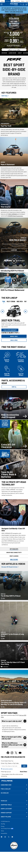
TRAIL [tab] (3, 301)
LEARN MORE (14, 250)
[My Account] (23, 4)
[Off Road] (14, 4)
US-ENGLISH (5, 793)
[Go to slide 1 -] (14, 49)
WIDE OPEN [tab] (20, 301)
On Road (18, 1)
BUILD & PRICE (14, 340)
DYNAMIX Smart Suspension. (15, 216)
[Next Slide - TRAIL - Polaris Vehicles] (25, 311)
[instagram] (12, 753)
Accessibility (4, 833)
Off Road (8, 1)
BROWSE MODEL (14, 336)
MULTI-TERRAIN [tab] (11, 301)
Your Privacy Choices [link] (6, 828)
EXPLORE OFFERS (14, 48)
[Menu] (1, 4)
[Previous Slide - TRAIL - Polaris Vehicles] (2, 311)
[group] (14, 312)
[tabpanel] (14, 323)
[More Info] (19, 333)
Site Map (3, 823)
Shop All (14, 387)
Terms (2, 830)
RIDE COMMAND (12, 214)
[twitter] (16, 753)
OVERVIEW (4, 53)
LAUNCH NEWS (12, 53)
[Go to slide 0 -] (5, 49)
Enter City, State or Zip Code (10, 763)
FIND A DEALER (5, 789)
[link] (14, 801)
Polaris (2, 1)
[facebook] (8, 753)
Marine (22, 1)
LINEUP (20, 53)
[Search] (21, 4)
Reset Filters (23, 771)
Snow (12, 1)
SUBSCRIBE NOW (6, 785)
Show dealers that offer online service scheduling (12, 775)
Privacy (2, 826)
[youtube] (20, 753)
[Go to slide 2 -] (23, 49)
